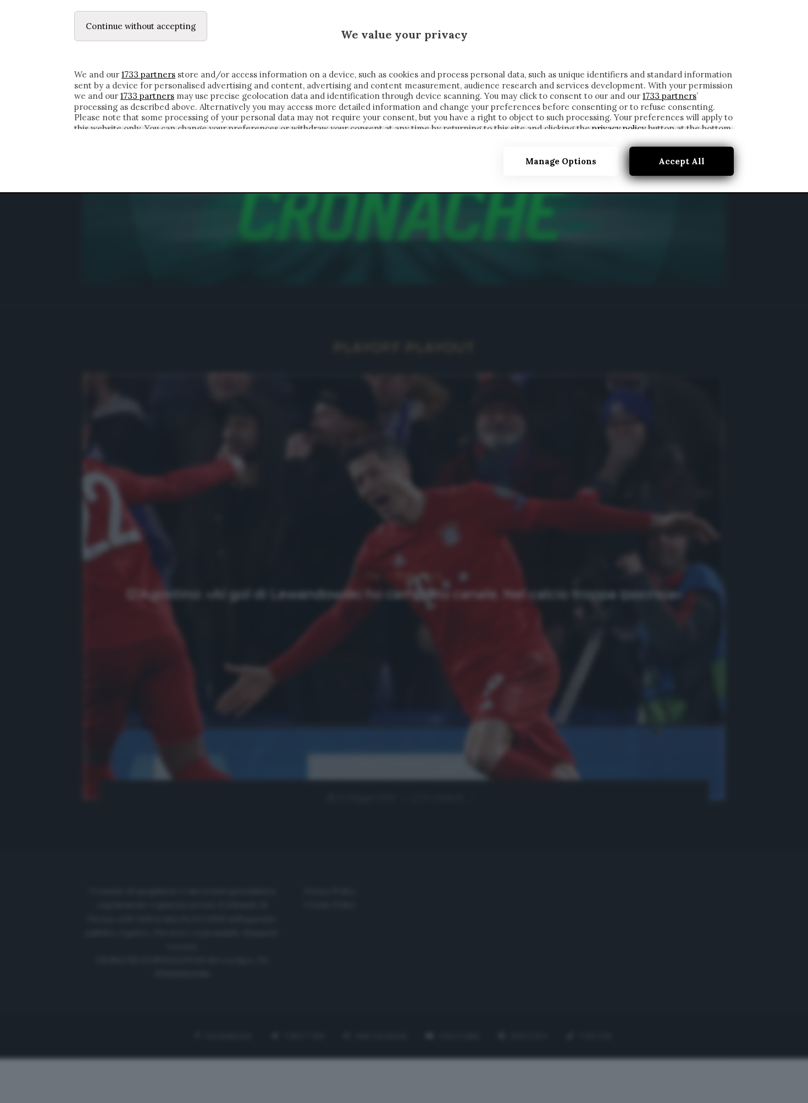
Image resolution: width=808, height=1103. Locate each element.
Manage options (560, 161)
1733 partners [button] (148, 74)
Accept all (681, 161)
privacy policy (619, 128)
